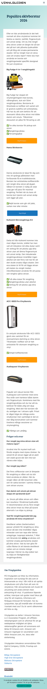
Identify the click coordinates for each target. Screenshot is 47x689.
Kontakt (8, 676)
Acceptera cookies (24, 686)
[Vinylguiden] (13, 2)
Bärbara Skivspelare (13, 660)
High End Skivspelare (13, 658)
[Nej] (44, 683)
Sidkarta (8, 663)
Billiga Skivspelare (12, 655)
